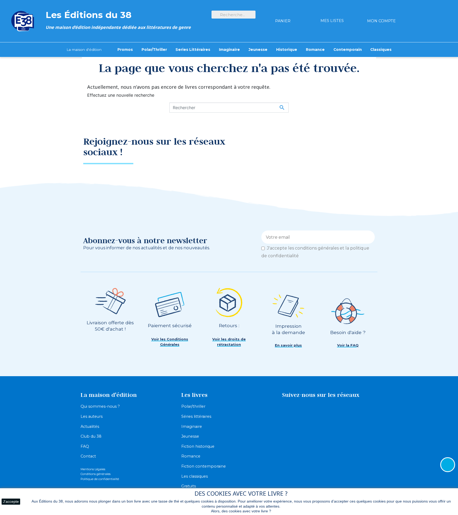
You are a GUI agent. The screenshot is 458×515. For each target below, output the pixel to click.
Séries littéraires (196, 416)
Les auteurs (92, 416)
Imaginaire (191, 426)
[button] (170, 342)
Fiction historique (197, 446)
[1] (369, 237)
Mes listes (332, 20)
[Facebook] (347, 145)
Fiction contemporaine (203, 466)
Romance (190, 456)
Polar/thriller (193, 406)
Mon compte (381, 21)
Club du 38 (91, 436)
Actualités (90, 426)
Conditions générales (96, 474)
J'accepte (11, 501)
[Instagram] (365, 145)
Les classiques (194, 476)
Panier (282, 21)
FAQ (85, 446)
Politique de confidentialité (100, 479)
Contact (88, 456)
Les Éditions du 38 (88, 14)
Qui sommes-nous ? (100, 406)
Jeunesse (190, 436)
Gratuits (188, 486)
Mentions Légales (93, 469)
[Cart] (282, 11)
